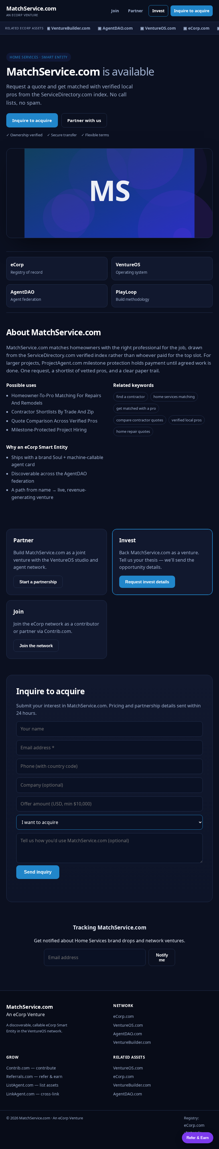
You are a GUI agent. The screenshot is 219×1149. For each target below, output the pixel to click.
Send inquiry (38, 872)
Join (115, 10)
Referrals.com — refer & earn (34, 1076)
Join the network (36, 645)
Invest (158, 10)
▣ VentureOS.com (155, 28)
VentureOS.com (128, 1025)
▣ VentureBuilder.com (66, 28)
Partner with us (84, 120)
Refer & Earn (197, 1138)
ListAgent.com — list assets (32, 1085)
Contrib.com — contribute (31, 1068)
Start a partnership (38, 581)
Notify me (162, 957)
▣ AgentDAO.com (112, 28)
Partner (135, 10)
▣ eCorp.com (194, 28)
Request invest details (147, 581)
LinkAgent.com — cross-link (32, 1094)
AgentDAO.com (127, 1033)
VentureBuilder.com (132, 1042)
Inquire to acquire (191, 10)
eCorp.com (123, 1016)
